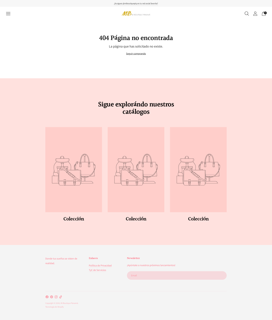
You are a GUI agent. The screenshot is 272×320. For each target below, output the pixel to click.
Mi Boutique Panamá (69, 303)
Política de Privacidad (100, 265)
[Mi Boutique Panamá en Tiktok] (60, 297)
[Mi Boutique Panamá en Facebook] (47, 297)
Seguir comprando (136, 53)
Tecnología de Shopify (54, 307)
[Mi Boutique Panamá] (136, 13)
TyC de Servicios (97, 270)
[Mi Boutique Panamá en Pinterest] (51, 297)
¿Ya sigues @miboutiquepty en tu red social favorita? (136, 3)
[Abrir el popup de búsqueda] (247, 14)
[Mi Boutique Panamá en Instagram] (56, 297)
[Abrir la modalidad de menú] (8, 14)
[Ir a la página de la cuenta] (255, 14)
